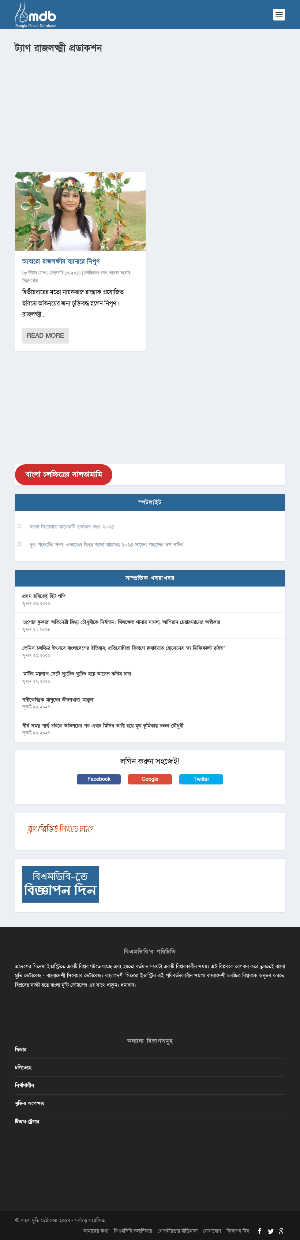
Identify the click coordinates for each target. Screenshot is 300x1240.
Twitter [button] (201, 779)
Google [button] (150, 779)
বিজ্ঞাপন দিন (237, 1231)
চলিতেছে (23, 1067)
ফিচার (20, 1049)
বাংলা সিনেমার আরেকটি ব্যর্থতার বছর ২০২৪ (72, 526)
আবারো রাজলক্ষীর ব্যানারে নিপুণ (61, 261)
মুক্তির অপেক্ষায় (29, 1103)
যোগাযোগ (212, 1231)
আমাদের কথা (95, 1231)
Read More (45, 335)
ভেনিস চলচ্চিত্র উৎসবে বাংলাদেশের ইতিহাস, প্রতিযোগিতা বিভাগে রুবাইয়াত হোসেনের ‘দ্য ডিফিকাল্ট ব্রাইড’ (123, 648)
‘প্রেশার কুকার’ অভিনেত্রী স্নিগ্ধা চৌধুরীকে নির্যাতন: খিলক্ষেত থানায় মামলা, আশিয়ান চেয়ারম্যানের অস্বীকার (121, 622)
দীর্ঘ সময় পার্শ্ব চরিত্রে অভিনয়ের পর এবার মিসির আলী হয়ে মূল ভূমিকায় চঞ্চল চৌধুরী (102, 725)
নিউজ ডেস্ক (37, 273)
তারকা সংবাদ (119, 273)
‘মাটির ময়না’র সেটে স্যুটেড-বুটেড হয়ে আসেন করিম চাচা (76, 673)
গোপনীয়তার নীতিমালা (178, 1231)
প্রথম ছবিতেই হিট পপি (43, 596)
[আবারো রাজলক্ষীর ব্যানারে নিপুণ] (80, 211)
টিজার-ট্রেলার (27, 1121)
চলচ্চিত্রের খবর (95, 273)
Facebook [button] (98, 779)
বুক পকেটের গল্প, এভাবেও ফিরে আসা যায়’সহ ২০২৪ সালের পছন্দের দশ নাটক (107, 544)
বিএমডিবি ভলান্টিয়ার (133, 1231)
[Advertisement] (150, 110)
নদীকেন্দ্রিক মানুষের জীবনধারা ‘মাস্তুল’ (58, 699)
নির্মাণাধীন (30, 281)
